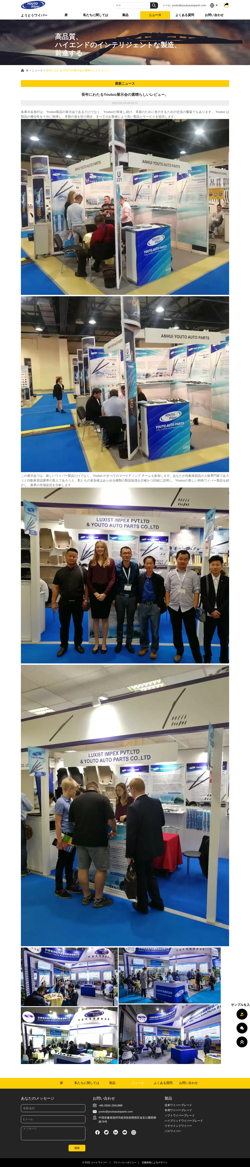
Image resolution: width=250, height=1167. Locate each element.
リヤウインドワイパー (178, 1125)
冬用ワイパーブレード (178, 1110)
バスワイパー (173, 1131)
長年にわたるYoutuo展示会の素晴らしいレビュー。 (79, 70)
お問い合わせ (214, 15)
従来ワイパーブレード (178, 1105)
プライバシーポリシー (125, 1162)
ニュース (155, 15)
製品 (125, 15)
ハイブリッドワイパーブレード (184, 1120)
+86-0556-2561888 (110, 1105)
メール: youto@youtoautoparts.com (184, 5)
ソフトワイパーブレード (180, 1115)
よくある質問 (184, 15)
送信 (76, 1147)
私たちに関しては (95, 15)
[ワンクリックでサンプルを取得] (242, 1014)
